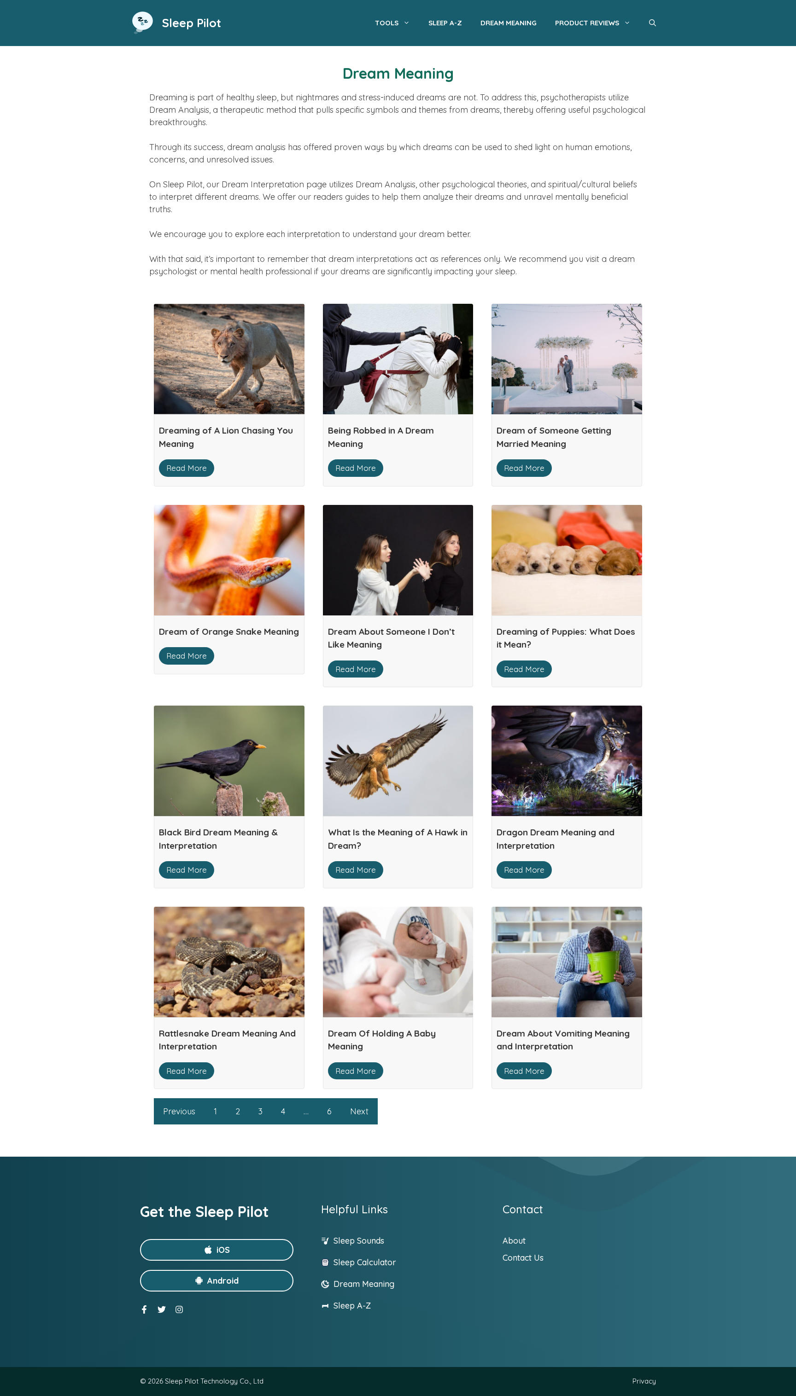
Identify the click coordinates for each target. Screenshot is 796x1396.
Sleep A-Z (445, 22)
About (514, 1240)
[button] (652, 23)
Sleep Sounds (359, 1240)
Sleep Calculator (365, 1262)
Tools (386, 22)
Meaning (378, 1284)
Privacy (644, 1381)
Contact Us (523, 1257)
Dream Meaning (508, 22)
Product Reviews (587, 22)
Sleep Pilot (191, 23)
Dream (348, 1284)
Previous (179, 1111)
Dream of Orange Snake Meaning (229, 631)
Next (359, 1111)
